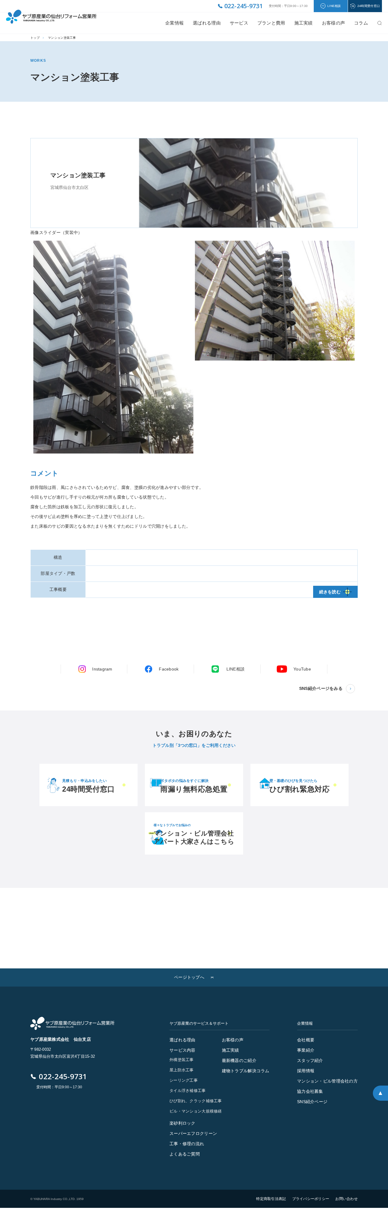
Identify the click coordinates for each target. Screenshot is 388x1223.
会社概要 (305, 1039)
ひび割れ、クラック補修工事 (195, 1101)
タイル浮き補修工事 (187, 1090)
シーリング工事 (183, 1080)
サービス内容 (182, 1050)
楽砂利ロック (182, 1123)
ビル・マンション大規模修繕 (195, 1111)
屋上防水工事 (181, 1070)
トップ (35, 37)
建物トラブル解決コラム (245, 1070)
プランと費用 (271, 22)
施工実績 (303, 22)
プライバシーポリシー (310, 1199)
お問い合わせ (346, 1199)
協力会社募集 (310, 1091)
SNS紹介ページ (312, 1101)
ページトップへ (189, 977)
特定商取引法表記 (271, 1199)
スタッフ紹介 (310, 1060)
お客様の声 (232, 1039)
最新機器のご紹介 (239, 1060)
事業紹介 (305, 1050)
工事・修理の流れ (186, 1143)
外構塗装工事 (181, 1059)
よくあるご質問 (184, 1154)
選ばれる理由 (207, 22)
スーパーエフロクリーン (193, 1133)
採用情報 (305, 1070)
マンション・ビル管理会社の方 (327, 1081)
